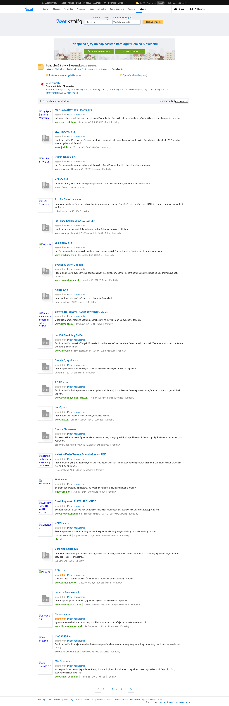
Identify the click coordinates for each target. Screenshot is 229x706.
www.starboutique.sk (67, 651)
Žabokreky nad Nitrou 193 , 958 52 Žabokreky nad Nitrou (82, 445)
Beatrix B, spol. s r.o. (67, 360)
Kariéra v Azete (121, 700)
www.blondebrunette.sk (69, 626)
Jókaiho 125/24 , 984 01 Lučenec (87, 419)
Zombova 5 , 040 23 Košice (86, 147)
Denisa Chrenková (65, 429)
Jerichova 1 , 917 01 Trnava (89, 324)
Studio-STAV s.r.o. (65, 157)
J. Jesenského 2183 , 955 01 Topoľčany (74, 470)
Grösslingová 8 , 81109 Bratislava (95, 582)
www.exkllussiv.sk (65, 255)
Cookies (78, 700)
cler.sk (59, 539)
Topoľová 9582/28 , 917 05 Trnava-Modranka (96, 535)
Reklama (58, 700)
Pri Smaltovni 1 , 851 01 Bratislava (101, 626)
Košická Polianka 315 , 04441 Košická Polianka (106, 604)
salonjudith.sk (63, 147)
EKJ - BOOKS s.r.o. (65, 131)
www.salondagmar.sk (67, 280)
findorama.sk (62, 491)
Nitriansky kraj (116, 89)
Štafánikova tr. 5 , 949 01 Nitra (95, 233)
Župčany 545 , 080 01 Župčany (69, 561)
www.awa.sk (62, 169)
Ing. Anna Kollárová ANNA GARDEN (75, 221)
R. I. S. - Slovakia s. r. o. (68, 199)
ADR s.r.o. (60, 570)
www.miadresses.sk (66, 676)
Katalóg (41, 700)
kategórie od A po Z (123, 17)
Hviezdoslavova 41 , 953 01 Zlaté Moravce (94, 350)
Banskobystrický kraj (56, 89)
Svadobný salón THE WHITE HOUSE (75, 501)
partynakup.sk (63, 535)
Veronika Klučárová (66, 548)
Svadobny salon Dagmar (69, 264)
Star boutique (63, 636)
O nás (49, 700)
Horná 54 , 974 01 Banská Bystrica (106, 398)
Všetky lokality (53, 83)
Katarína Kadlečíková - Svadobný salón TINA (80, 454)
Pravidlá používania (105, 700)
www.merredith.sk (65, 122)
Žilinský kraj (70, 93)
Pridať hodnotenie (76, 114)
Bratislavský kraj (79, 89)
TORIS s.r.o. (62, 382)
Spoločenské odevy (132, 75)
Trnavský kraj (52, 93)
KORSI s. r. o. (62, 523)
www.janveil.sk (63, 350)
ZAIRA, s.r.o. (62, 178)
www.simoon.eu (64, 323)
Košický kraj (98, 89)
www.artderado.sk (65, 582)
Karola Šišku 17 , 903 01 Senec (69, 187)
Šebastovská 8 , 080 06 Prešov (93, 122)
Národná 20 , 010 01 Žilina (94, 280)
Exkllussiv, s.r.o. (64, 242)
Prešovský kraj (136, 89)
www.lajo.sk (62, 419)
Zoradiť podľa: (167, 101)
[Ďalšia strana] (131, 689)
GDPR (86, 700)
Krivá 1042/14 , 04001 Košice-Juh (89, 492)
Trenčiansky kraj (156, 89)
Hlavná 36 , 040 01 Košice (90, 255)
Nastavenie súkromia (155, 700)
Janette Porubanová (67, 592)
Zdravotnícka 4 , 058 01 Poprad (70, 302)
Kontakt (137, 700)
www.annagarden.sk (66, 233)
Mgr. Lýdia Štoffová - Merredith (73, 110)
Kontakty (115, 122)
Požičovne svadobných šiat (62, 75)
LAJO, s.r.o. (61, 407)
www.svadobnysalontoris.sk (71, 397)
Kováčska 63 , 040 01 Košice (95, 651)
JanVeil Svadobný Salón (69, 335)
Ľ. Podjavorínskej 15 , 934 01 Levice (72, 211)
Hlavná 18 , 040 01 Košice (93, 676)
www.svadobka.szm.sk (68, 604)
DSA (93, 700)
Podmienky (68, 700)
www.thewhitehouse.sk (68, 513)
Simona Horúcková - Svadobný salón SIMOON (81, 311)
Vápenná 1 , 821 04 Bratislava (69, 372)
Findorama (61, 479)
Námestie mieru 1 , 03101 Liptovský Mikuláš (105, 513)
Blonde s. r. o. (63, 614)
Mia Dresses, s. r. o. (66, 661)
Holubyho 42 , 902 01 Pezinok (85, 169)
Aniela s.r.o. (62, 289)
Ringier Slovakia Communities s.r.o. (175, 702)
